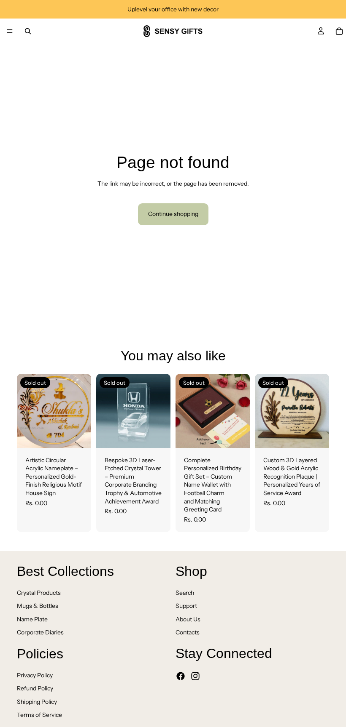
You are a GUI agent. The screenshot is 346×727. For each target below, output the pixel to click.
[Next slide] (82, 411)
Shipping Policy (37, 702)
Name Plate (32, 619)
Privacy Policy (35, 675)
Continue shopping (173, 214)
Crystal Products (39, 593)
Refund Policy (35, 688)
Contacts (188, 632)
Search (185, 593)
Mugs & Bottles (37, 606)
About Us (188, 619)
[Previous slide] (26, 411)
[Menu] (9, 31)
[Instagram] (195, 676)
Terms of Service (39, 715)
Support (186, 606)
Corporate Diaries (40, 632)
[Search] (28, 31)
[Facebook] (181, 676)
